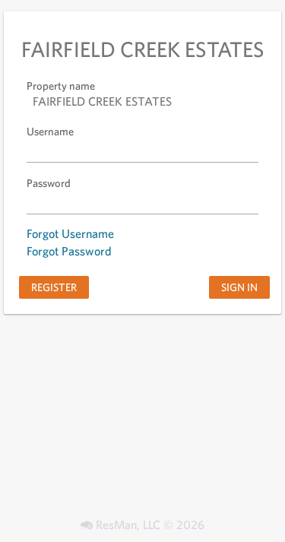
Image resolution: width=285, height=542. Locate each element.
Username (50, 131)
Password (49, 182)
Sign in (239, 287)
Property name (61, 85)
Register (54, 287)
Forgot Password (69, 251)
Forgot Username (70, 234)
